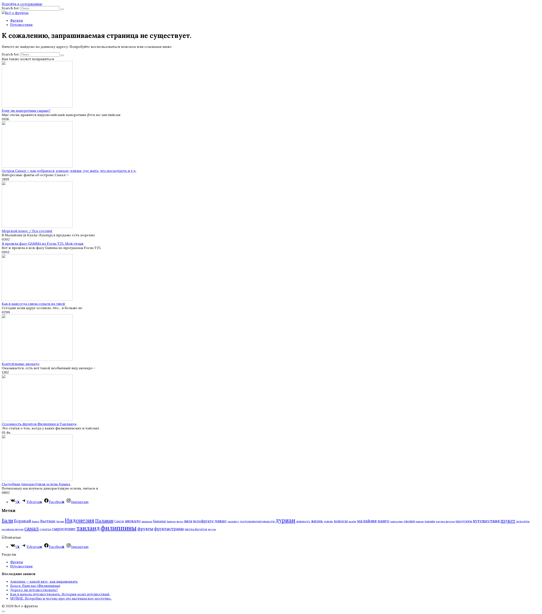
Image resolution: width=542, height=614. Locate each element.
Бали (7, 521)
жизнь (317, 521)
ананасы (146, 521)
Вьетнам (47, 521)
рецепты (523, 521)
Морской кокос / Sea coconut (27, 231)
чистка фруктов (196, 529)
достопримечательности (257, 521)
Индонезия (79, 520)
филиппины (119, 528)
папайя (429, 521)
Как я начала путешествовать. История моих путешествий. (60, 594)
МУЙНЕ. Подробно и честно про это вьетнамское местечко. (61, 598)
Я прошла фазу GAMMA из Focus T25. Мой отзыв (42, 243)
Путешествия (21, 24)
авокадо (133, 520)
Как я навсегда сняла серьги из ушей (33, 303)
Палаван (104, 521)
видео (180, 521)
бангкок (171, 521)
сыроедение (64, 528)
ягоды (212, 529)
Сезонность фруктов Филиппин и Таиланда (39, 424)
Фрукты (16, 20)
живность (303, 521)
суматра (45, 529)
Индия (60, 521)
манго (383, 520)
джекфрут (233, 521)
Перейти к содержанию (22, 4)
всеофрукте (203, 521)
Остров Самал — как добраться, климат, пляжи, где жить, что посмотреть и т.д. (69, 171)
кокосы (341, 521)
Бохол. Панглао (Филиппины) (35, 586)
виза (188, 521)
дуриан (285, 520)
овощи (409, 521)
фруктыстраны (169, 528)
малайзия (367, 520)
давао (220, 520)
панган (420, 521)
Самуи (119, 521)
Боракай (22, 520)
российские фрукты (13, 529)
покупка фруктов (445, 521)
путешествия (486, 520)
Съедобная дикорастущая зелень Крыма (36, 484)
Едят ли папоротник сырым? (26, 110)
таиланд (88, 528)
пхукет (508, 521)
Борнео (35, 521)
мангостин (396, 521)
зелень (328, 521)
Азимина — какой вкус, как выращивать (44, 581)
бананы (159, 521)
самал (31, 528)
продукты (463, 521)
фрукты (145, 528)
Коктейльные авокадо (20, 364)
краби (352, 521)
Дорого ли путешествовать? (34, 590)
